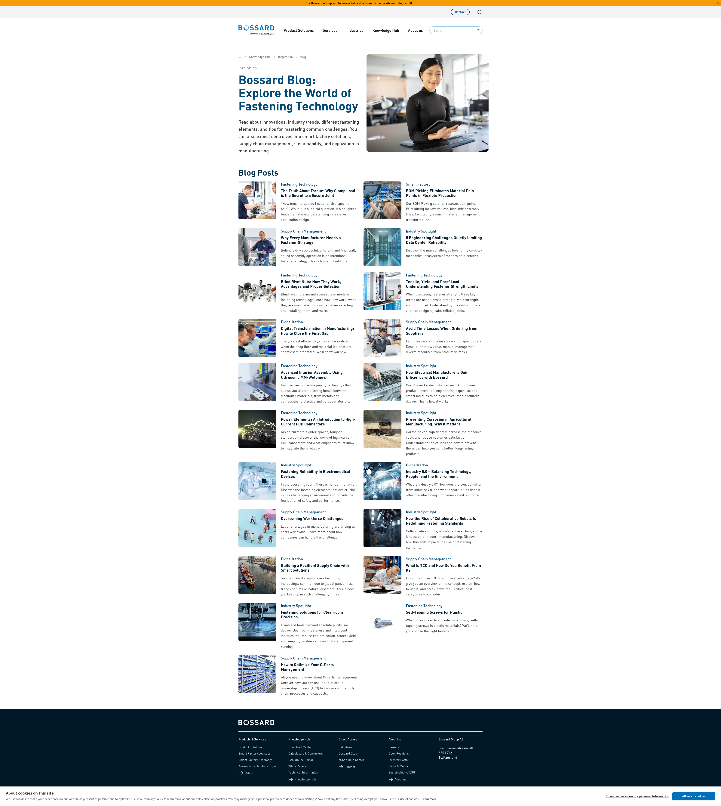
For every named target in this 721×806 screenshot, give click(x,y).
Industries (355, 30)
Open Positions (398, 753)
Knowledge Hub (386, 30)
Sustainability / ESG (401, 772)
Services (330, 30)
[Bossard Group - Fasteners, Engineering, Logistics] (239, 56)
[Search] (478, 30)
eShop (248, 773)
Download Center (300, 747)
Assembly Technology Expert (258, 766)
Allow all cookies (694, 796)
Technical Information (303, 772)
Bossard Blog (348, 753)
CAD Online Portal (300, 760)
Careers (393, 747)
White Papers (297, 766)
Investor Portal (398, 760)
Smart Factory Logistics (254, 753)
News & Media (398, 766)
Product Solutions (299, 30)
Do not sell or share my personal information (637, 796)
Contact (460, 12)
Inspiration (285, 57)
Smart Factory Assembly (255, 760)
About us (415, 30)
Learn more (429, 799)
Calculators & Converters (305, 753)
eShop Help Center (351, 760)
